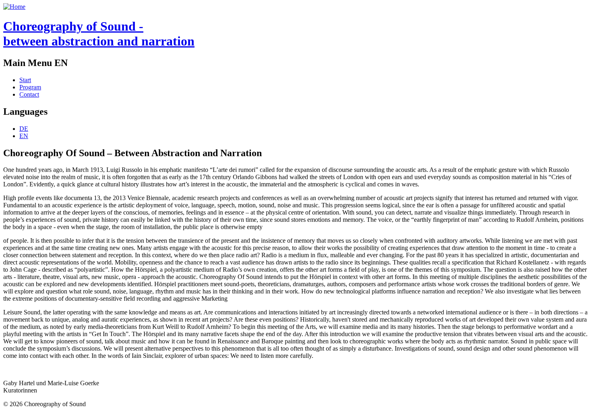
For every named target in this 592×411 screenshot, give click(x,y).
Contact (29, 94)
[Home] (14, 6)
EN (23, 135)
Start (25, 79)
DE (23, 128)
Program (30, 87)
